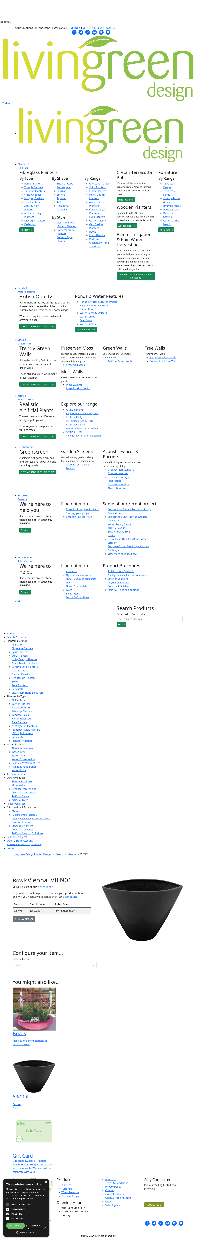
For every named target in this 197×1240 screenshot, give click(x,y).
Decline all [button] (36, 1225)
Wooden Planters (127, 225)
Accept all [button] (15, 1225)
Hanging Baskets (34, 198)
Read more (28, 1198)
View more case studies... (122, 553)
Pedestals (30, 224)
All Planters (26, 229)
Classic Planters (66, 222)
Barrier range (171, 209)
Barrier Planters (33, 183)
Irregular (62, 209)
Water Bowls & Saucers (93, 313)
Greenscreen (25, 447)
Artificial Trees (20, 800)
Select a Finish (21, 959)
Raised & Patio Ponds (24, 766)
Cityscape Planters (100, 183)
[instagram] (88, 32)
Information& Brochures (25, 559)
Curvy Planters (97, 191)
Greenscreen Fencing (24, 789)
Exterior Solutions (118, 578)
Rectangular (64, 187)
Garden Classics (98, 220)
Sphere (61, 194)
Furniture (66, 1188)
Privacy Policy (113, 1186)
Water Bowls (19, 770)
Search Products (16, 637)
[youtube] (108, 32)
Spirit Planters (97, 187)
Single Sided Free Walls (162, 357)
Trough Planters (33, 187)
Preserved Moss (75, 365)
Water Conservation (23, 759)
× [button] (46, 1182)
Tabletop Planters (34, 191)
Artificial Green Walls (120, 361)
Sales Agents (73, 593)
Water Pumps (88, 324)
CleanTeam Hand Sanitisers (27, 692)
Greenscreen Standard (121, 469)
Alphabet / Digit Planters (26, 729)
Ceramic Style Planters (25, 666)
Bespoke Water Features (94, 305)
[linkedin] (101, 32)
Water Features (70, 1192)
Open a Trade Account (81, 578)
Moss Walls (18, 785)
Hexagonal (63, 205)
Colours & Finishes (118, 586)
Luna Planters (97, 217)
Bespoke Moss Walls (78, 388)
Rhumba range (172, 205)
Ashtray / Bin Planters (24, 726)
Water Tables (87, 316)
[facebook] (74, 32)
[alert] (26, 1208)
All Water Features (85, 329)
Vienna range (45, 887)
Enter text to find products (132, 614)
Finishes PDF (22, 919)
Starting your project (78, 513)
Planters (66, 1185)
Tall (59, 202)
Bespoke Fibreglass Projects (82, 509)
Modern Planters (66, 226)
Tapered (61, 198)
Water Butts (19, 752)
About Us (71, 571)
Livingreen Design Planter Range (32, 854)
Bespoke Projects (17, 837)
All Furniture (166, 229)
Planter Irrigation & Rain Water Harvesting (136, 276)
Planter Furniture (22, 781)
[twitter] (81, 32)
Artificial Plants (20, 796)
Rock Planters (97, 235)
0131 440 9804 (93, 28)
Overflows (86, 320)
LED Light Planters (35, 220)
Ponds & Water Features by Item (99, 301)
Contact (11, 848)
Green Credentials (76, 586)
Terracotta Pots (125, 199)
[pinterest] (94, 32)
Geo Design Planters (24, 678)
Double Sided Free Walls (163, 361)
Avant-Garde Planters (24, 663)
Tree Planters (32, 202)
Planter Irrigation (22, 740)
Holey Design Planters (24, 659)
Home (10, 633)
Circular (61, 191)
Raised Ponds (88, 309)
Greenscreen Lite (118, 473)
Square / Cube (65, 183)
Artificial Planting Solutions (123, 590)
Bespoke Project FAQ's (79, 517)
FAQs (69, 590)
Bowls (92, 231)
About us (110, 1179)
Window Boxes (32, 194)
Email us (110, 28)
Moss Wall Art (74, 384)
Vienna (72, 854)
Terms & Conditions (77, 597)
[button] (26, 1232)
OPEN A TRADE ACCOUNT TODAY (37, 326)
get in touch (70, 896)
